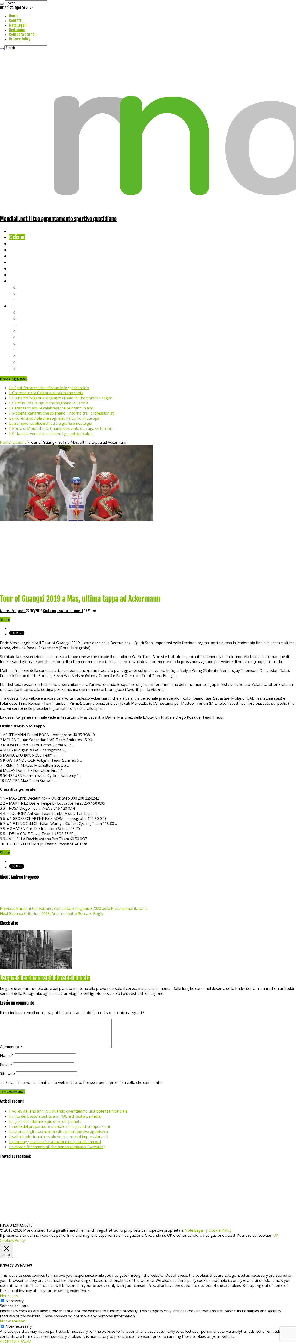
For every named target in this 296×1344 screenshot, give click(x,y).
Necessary (15, 1300)
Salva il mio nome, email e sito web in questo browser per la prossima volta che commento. (84, 1082)
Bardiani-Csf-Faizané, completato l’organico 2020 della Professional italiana (73, 908)
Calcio (15, 274)
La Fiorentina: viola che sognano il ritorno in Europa (54, 418)
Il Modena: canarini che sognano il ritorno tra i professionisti (61, 413)
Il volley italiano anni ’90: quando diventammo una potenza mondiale (68, 1111)
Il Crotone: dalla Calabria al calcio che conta (46, 392)
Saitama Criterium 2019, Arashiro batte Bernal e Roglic (52, 913)
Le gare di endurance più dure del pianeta (45, 977)
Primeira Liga (31, 356)
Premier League (33, 324)
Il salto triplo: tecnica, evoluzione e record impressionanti (58, 1136)
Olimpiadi (18, 268)
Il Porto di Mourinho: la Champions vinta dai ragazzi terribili (61, 428)
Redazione (17, 30)
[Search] (2, 4)
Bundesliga (29, 337)
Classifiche (19, 306)
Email (6, 1064)
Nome (7, 1055)
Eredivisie (28, 349)
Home (13, 16)
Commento (11, 1046)
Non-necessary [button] (13, 1321)
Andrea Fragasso (13, 611)
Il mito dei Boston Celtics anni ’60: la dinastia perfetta (55, 1116)
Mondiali (17, 256)
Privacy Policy (19, 39)
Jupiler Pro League (36, 368)
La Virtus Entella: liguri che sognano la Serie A (48, 403)
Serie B (25, 318)
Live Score (19, 281)
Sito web (7, 1073)
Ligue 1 (25, 343)
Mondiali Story (23, 262)
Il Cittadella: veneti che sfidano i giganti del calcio (51, 433)
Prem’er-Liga (31, 362)
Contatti (15, 20)
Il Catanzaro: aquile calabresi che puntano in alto (51, 408)
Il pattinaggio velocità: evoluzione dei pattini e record (55, 1141)
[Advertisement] (148, 557)
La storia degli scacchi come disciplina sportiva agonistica (58, 1131)
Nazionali (18, 249)
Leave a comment (70, 611)
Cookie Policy (220, 1230)
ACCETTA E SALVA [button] (15, 1341)
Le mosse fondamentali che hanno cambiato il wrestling (57, 1146)
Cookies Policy (12, 1240)
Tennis (24, 293)
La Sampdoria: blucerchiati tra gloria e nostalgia (50, 423)
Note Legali (17, 25)
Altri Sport (19, 243)
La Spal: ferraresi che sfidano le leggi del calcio (49, 387)
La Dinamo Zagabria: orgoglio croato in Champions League (60, 397)
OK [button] (275, 1235)
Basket (25, 299)
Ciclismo (17, 237)
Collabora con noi (22, 34)
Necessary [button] (9, 1295)
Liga (22, 331)
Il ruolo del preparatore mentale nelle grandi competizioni (59, 1126)
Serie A (25, 312)
